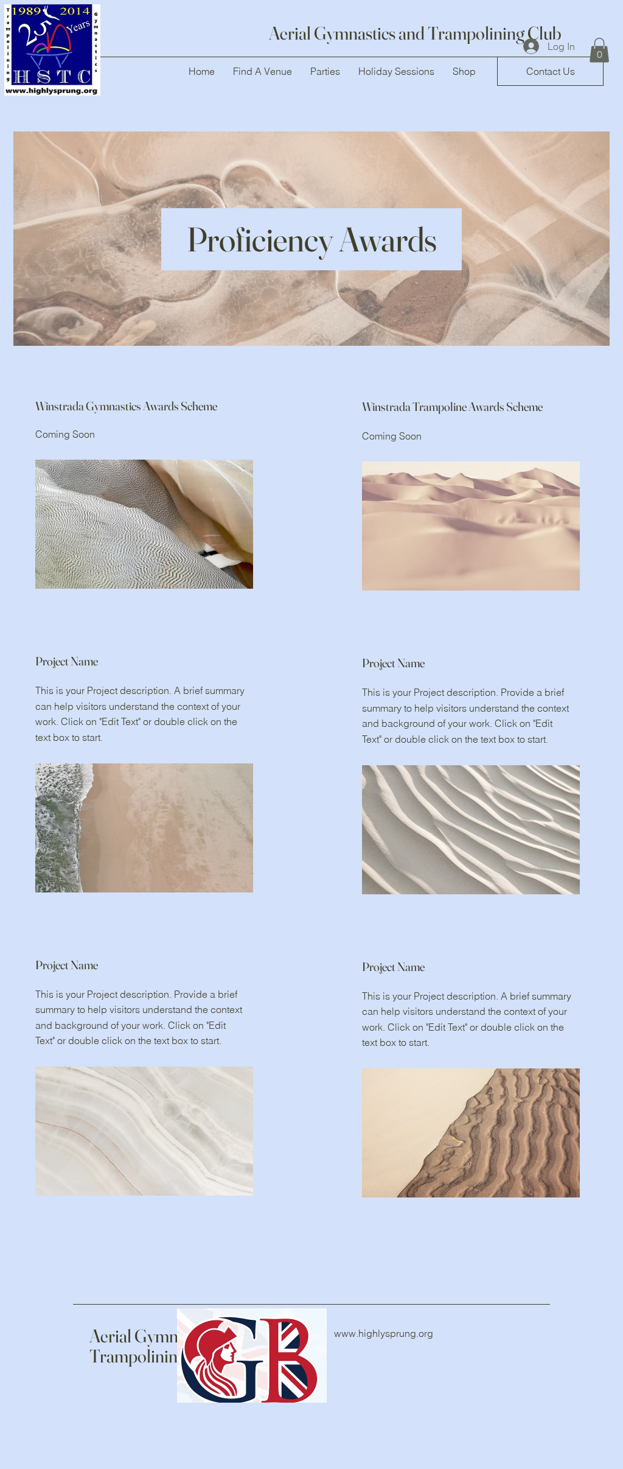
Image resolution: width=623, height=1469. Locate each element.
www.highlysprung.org (383, 1333)
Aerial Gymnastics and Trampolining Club (415, 33)
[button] (550, 71)
